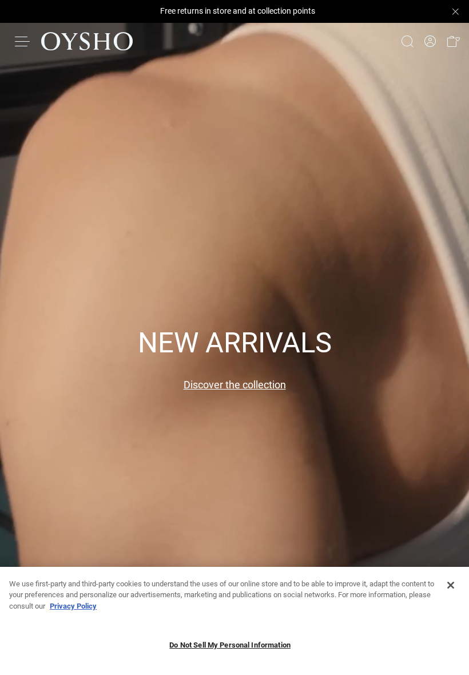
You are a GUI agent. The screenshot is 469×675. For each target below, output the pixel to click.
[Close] (450, 585)
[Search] (407, 41)
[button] (453, 41)
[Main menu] (23, 41)
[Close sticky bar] (455, 11)
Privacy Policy (73, 606)
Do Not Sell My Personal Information (230, 645)
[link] (430, 41)
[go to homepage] (87, 41)
